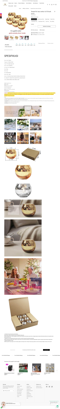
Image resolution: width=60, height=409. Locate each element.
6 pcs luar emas (34, 19)
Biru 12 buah (52, 21)
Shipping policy (29, 395)
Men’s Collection (28, 3)
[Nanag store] (5, 4)
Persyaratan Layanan (30, 396)
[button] (56, 5)
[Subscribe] (13, 391)
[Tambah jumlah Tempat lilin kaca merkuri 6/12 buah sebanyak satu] (36, 26)
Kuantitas (32, 24)
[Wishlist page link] (47, 4)
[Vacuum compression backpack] (10, 368)
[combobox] (3, 407)
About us (15, 3)
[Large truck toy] (23, 368)
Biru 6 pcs (47, 21)
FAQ (27, 398)
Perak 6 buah (47, 19)
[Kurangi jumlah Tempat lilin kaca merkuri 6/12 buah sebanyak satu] (32, 26)
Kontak (15, 5)
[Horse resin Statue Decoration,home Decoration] (36, 368)
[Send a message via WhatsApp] (1, 408)
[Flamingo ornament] (50, 368)
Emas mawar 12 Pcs (41, 21)
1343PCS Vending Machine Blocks (10, 403)
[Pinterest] (47, 387)
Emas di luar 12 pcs (41, 19)
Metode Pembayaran (30, 390)
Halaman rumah (10, 3)
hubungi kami (29, 389)
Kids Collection (35, 3)
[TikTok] (1, 17)
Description (7, 44)
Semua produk (10, 5)
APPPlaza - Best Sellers (26, 8)
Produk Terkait (42, 3)
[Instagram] (1, 14)
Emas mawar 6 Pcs (34, 21)
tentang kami (28, 386)
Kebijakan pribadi (29, 387)
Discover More (36, 0)
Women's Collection (21, 3)
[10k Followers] (49, 387)
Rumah (20, 8)
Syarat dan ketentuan (39, 387)
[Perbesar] (27, 12)
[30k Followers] (52, 387)
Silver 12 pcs (52, 19)
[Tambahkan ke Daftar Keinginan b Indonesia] (55, 12)
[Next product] (57, 370)
